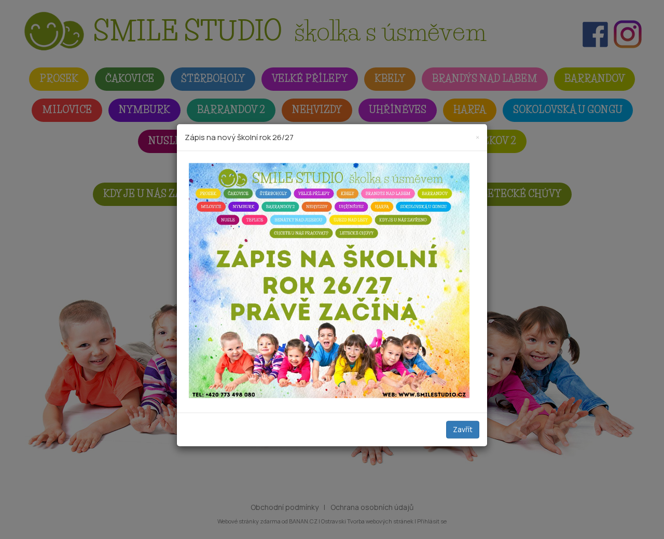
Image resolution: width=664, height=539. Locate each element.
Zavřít (463, 429)
